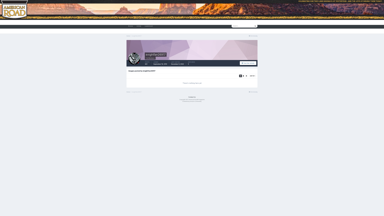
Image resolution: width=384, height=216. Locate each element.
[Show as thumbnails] (240, 76)
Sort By (252, 75)
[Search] (255, 26)
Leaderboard (149, 26)
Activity (139, 26)
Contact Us (192, 97)
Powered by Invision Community (192, 101)
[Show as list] (246, 76)
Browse (130, 26)
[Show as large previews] (243, 76)
